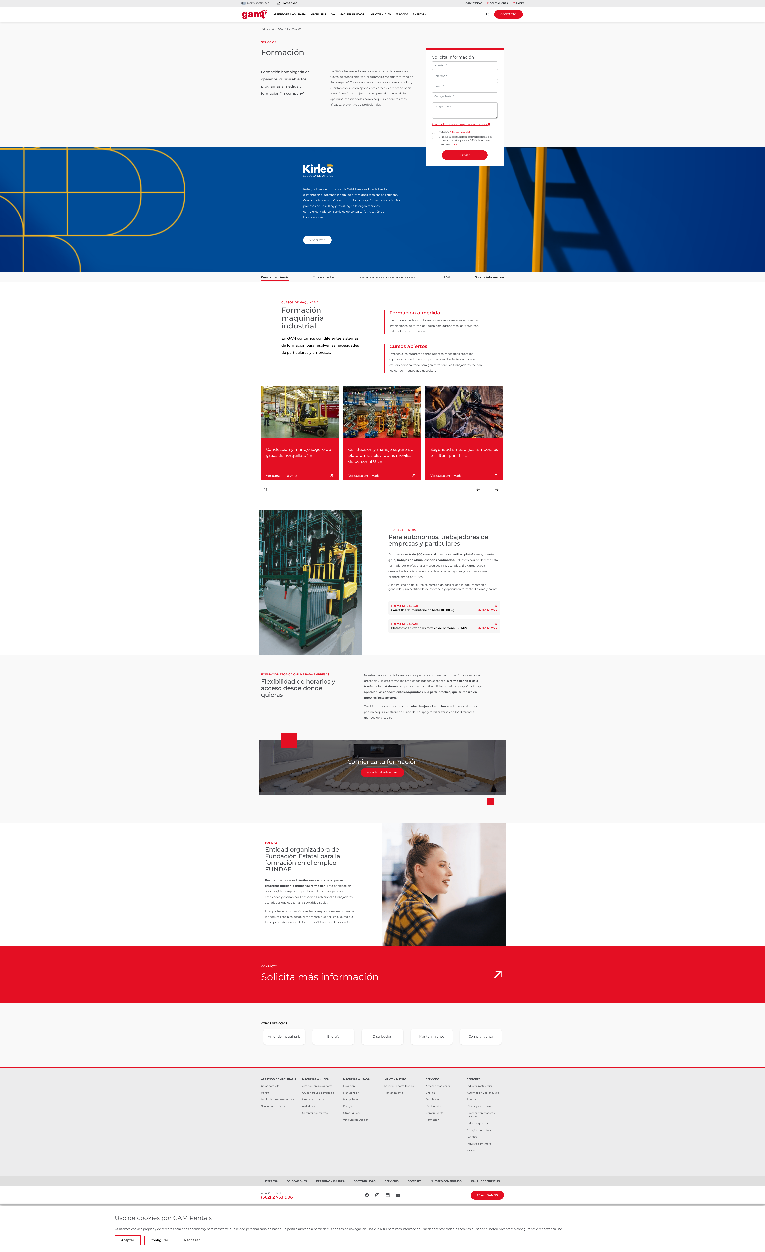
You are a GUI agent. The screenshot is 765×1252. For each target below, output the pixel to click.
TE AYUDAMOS (487, 1195)
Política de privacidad (460, 132)
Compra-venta (434, 1112)
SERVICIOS (402, 14)
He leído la (454, 132)
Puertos (471, 1099)
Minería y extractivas (479, 1106)
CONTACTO (508, 14)
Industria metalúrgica (480, 1085)
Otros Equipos (351, 1112)
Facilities (472, 1150)
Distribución (382, 1036)
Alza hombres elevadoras (317, 1085)
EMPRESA (418, 14)
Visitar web (317, 240)
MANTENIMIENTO (381, 14)
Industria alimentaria (479, 1143)
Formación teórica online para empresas (386, 277)
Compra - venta (481, 1036)
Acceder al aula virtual (382, 772)
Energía (333, 1036)
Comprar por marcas (315, 1112)
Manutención (351, 1092)
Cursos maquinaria (275, 277)
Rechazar (192, 1240)
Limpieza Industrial (313, 1099)
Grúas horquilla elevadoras (318, 1092)
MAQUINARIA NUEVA (323, 14)
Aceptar (127, 1240)
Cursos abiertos (323, 277)
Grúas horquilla (270, 1085)
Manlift (265, 1092)
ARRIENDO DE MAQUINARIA (289, 14)
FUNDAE (445, 277)
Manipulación (351, 1099)
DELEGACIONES (499, 3)
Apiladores (308, 1106)
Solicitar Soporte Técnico (399, 1085)
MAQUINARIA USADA (352, 14)
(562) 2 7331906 (473, 3)
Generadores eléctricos (274, 1106)
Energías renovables (479, 1130)
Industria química (477, 1123)
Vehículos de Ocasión (356, 1119)
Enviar (465, 155)
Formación (432, 1119)
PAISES (520, 3)
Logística (472, 1136)
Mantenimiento (431, 1036)
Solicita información (489, 277)
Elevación (349, 1085)
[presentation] (478, 489)
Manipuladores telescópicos (277, 1099)
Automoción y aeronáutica (483, 1092)
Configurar (159, 1240)
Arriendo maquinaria (284, 1036)
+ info (454, 144)
